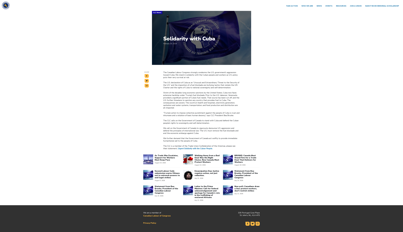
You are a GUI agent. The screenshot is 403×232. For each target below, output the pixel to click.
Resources (341, 6)
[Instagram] (258, 224)
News (319, 6)
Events (329, 6)
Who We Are (307, 6)
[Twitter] (253, 224)
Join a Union (356, 6)
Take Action (292, 6)
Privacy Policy (149, 223)
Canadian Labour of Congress (157, 216)
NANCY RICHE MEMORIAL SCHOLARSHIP (382, 6)
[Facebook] (247, 224)
